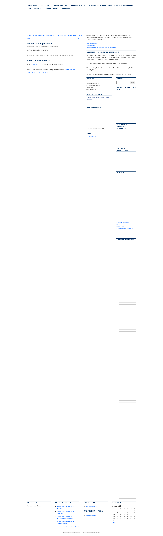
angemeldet (36, 64)
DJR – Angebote (34, 8)
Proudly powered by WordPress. (91, 532)
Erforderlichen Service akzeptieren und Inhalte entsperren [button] (101, 47)
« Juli (113, 523)
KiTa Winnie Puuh (121, 226)
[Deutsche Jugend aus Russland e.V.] (93, 103)
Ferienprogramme (51, 8)
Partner (120, 173)
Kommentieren (54, 46)
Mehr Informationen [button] (91, 43)
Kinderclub (44, 5)
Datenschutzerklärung (91, 506)
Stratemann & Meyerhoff (123, 222)
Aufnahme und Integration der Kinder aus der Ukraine (110, 5)
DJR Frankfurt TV (91, 137)
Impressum (66, 8)
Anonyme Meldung (91, 515)
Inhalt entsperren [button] (90, 45)
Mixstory (118, 224)
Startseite (32, 5)
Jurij (47, 46)
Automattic (77, 532)
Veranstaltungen (68, 55)
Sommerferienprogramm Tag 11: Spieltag (68, 526)
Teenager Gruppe (77, 5)
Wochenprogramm (59, 5)
